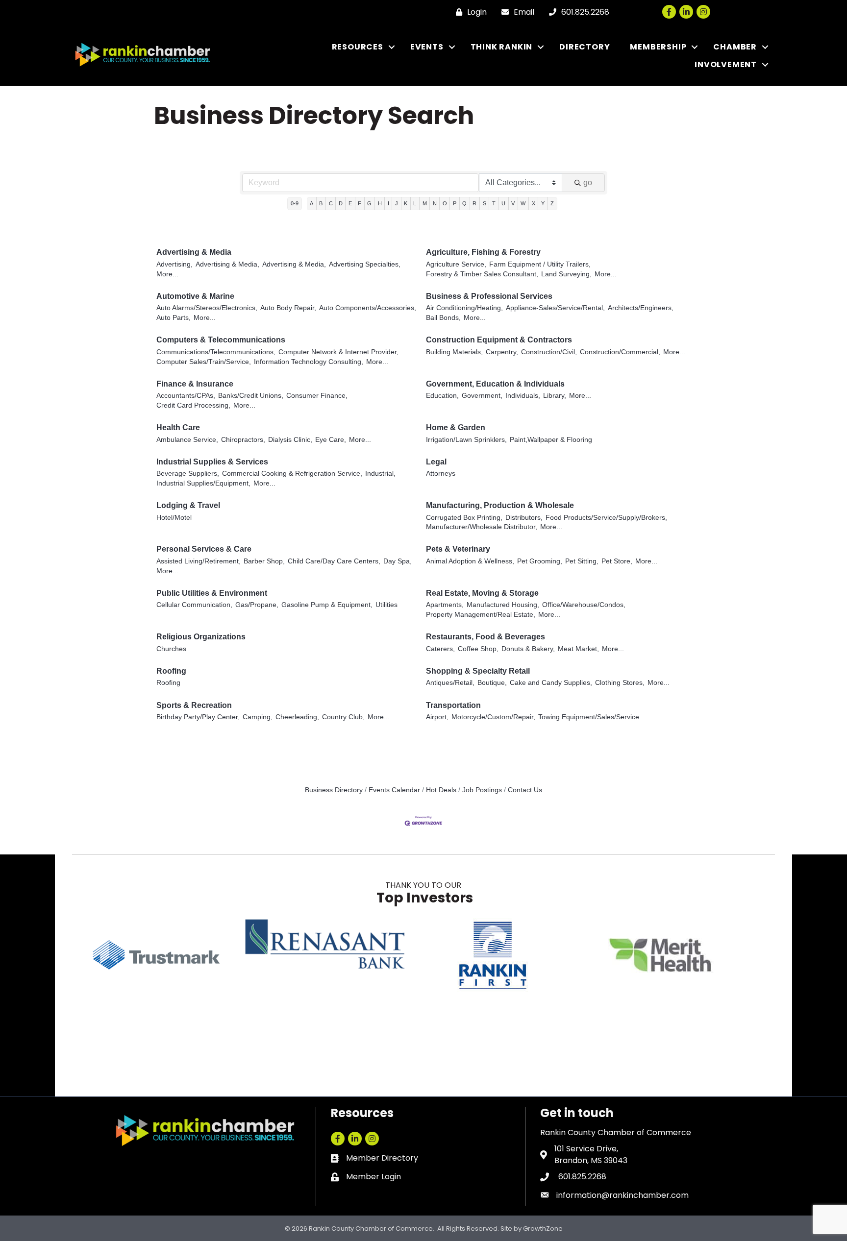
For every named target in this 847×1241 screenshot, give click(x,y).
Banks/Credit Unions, (250, 395)
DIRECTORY (584, 46)
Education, (442, 395)
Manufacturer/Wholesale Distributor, (481, 527)
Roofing (171, 671)
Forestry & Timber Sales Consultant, (482, 274)
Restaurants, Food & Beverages (485, 637)
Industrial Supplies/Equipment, (203, 483)
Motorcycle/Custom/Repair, (493, 717)
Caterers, (440, 649)
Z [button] (552, 203)
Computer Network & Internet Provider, (338, 352)
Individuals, (522, 395)
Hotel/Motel (174, 517)
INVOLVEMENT (726, 64)
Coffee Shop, (478, 649)
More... (167, 274)
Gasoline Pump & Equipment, (327, 604)
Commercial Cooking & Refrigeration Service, (292, 473)
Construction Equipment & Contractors (499, 340)
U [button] (503, 203)
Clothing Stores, (620, 682)
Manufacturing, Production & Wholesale (500, 505)
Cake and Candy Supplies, (551, 682)
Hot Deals (441, 790)
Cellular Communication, (194, 604)
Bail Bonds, (443, 317)
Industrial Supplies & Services (212, 462)
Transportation (453, 705)
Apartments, (445, 604)
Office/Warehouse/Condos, (583, 604)
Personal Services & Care (203, 549)
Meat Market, (578, 649)
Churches (171, 649)
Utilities (386, 604)
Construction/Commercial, (620, 352)
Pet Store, (616, 561)
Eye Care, (330, 439)
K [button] (405, 203)
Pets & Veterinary (458, 549)
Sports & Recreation (194, 705)
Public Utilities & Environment (211, 593)
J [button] (396, 203)
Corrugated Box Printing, (464, 517)
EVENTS (427, 46)
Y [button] (543, 203)
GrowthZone (543, 1228)
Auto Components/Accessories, (367, 308)
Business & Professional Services (489, 296)
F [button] (359, 203)
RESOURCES (357, 46)
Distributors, (524, 517)
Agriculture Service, (456, 264)
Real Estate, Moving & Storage (482, 593)
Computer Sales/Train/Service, (203, 361)
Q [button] (464, 203)
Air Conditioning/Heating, (464, 308)
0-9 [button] (295, 203)
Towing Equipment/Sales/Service (588, 717)
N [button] (435, 203)
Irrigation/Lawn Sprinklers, (466, 439)
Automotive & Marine (195, 296)
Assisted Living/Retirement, (198, 561)
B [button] (321, 203)
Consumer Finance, (317, 395)
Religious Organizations (201, 637)
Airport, (437, 717)
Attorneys (440, 473)
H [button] (380, 203)
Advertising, (174, 264)
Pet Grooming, (539, 561)
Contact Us (525, 790)
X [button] (533, 203)
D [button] (341, 203)
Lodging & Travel (188, 505)
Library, (554, 395)
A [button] (311, 203)
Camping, (258, 717)
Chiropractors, (243, 439)
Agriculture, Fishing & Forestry (483, 252)
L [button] (414, 203)
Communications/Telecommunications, (215, 352)
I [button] (388, 203)
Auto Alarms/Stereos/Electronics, (206, 308)
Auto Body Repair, (288, 308)
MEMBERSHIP (658, 46)
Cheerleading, (297, 717)
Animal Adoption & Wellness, (470, 561)
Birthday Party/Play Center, (198, 717)
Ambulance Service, (187, 439)
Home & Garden (455, 427)
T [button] (494, 203)
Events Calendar (394, 790)
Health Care (178, 427)
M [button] (425, 203)
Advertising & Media (193, 252)
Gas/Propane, (256, 604)
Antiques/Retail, (450, 682)
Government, (482, 395)
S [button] (484, 203)
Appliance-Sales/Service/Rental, (555, 308)
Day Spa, (397, 561)
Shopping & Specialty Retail (478, 671)
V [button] (513, 203)
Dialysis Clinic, (290, 439)
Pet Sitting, (581, 561)
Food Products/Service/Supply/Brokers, (606, 517)
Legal (436, 462)
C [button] (331, 203)
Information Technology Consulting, (308, 361)
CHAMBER (735, 46)
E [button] (350, 203)
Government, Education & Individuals (495, 384)
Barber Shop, (264, 561)
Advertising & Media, (227, 264)
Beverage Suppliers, (187, 473)
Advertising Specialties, (364, 264)
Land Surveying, (566, 274)
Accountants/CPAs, (185, 395)
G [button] (369, 203)
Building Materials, (454, 352)
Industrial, (380, 473)
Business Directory (334, 790)
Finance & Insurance (194, 384)
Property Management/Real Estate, (480, 614)
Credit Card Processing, (193, 405)
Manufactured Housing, (503, 604)
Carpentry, (502, 352)
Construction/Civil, (549, 352)
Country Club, (343, 717)
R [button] (474, 203)
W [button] (523, 203)
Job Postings (482, 790)
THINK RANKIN (502, 46)
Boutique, (492, 682)
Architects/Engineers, (640, 308)
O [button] (445, 203)
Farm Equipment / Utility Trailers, (540, 264)
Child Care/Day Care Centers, (334, 561)
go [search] (587, 182)
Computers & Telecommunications (220, 340)
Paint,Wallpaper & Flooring (551, 439)
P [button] (454, 203)
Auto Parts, (173, 317)
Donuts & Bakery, (528, 649)
